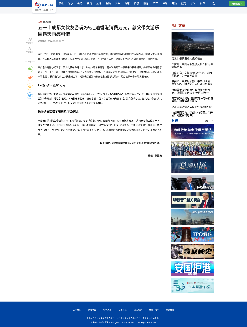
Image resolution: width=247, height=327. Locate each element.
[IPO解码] (192, 241)
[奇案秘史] (192, 258)
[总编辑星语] (192, 172)
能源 (146, 3)
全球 (98, 3)
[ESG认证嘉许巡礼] (192, 292)
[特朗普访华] (192, 189)
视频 (202, 3)
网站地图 (92, 310)
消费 (117, 3)
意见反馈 (170, 310)
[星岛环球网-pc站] (44, 13)
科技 (136, 3)
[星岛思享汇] (192, 138)
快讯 (61, 3)
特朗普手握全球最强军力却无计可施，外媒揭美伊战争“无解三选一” (191, 91)
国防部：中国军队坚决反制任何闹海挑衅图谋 (192, 66)
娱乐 (193, 3)
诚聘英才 (107, 310)
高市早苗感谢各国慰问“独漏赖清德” (192, 107)
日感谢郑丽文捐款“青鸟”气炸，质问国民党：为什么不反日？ (192, 74)
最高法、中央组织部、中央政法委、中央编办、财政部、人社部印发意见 (192, 83)
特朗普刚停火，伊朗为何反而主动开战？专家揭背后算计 (192, 114)
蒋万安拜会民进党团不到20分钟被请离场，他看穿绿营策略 (192, 100)
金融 (108, 3)
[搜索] (213, 3)
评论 (164, 3)
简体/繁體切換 (237, 4)
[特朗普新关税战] (192, 207)
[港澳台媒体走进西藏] (192, 155)
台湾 (89, 3)
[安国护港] (192, 275)
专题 (174, 3)
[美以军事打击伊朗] (192, 224)
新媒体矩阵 (154, 310)
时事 (70, 3)
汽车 (155, 3)
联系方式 (122, 310)
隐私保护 (138, 310)
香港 (79, 3)
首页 (40, 22)
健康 (127, 3)
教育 (183, 3)
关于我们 (77, 310)
